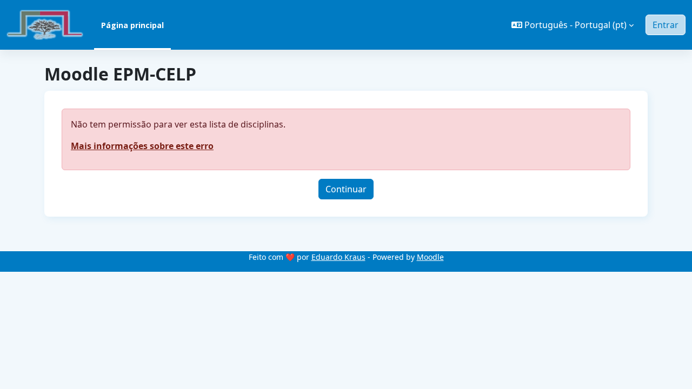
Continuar (346, 189)
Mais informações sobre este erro (142, 146)
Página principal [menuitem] (132, 25)
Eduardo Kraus (338, 257)
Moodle (430, 257)
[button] (572, 25)
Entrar (665, 25)
